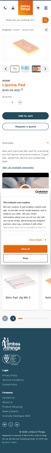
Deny (25, 258)
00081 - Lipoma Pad (23, 30)
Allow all (25, 249)
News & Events (10, 411)
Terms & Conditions (13, 380)
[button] (14, 69)
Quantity (7, 96)
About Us (7, 402)
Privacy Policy (9, 375)
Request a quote (25, 126)
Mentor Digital (11, 442)
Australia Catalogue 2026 (16, 416)
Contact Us (8, 397)
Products (6, 30)
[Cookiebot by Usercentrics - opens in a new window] (36, 192)
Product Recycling (12, 406)
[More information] (22, 89)
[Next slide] (13, 318)
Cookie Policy (9, 384)
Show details (35, 240)
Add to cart (25, 115)
